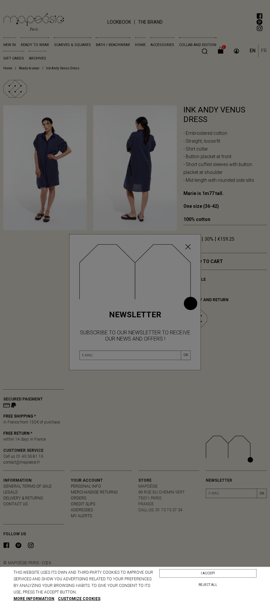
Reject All (208, 585)
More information (34, 598)
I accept (208, 573)
